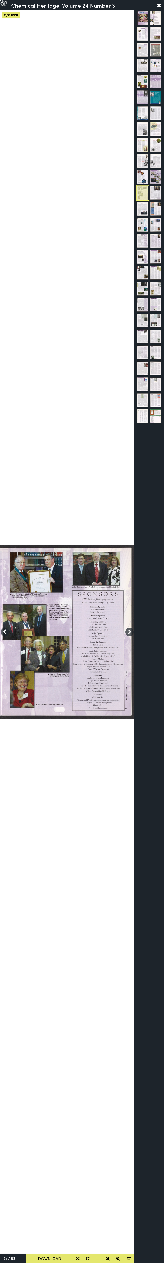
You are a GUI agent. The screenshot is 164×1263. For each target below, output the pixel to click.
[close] (159, 5)
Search (12, 15)
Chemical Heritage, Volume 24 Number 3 (63, 5)
